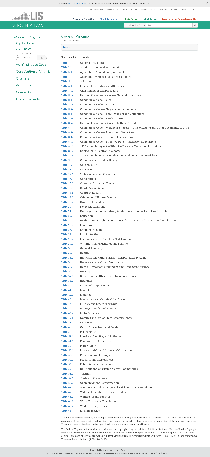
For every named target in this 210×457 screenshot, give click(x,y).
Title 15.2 (67, 183)
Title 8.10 (67, 141)
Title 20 (66, 206)
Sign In (165, 453)
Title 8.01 (67, 90)
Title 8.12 (67, 151)
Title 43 (66, 299)
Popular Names (25, 43)
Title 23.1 (67, 220)
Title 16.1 (67, 188)
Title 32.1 (67, 253)
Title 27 (66, 234)
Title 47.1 (67, 318)
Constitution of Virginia (33, 71)
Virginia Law (150, 19)
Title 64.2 (67, 401)
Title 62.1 (67, 392)
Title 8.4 (66, 114)
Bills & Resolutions (109, 19)
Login (193, 9)
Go (41, 58)
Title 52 (66, 345)
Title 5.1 (66, 81)
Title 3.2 (66, 72)
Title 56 (66, 364)
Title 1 (65, 62)
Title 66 (66, 410)
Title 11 (66, 169)
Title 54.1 (67, 355)
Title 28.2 (67, 239)
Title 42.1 (67, 294)
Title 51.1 (67, 336)
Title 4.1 (66, 76)
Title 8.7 (66, 127)
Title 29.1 (67, 243)
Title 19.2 (67, 202)
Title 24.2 (67, 225)
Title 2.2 (66, 67)
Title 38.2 (67, 280)
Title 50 (66, 331)
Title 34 (66, 262)
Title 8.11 (67, 146)
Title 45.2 (67, 308)
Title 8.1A (67, 95)
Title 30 (66, 248)
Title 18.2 (67, 197)
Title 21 (66, 211)
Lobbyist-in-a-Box (104, 450)
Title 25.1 (67, 229)
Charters (22, 78)
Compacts (23, 92)
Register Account (179, 9)
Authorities (24, 85)
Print (67, 47)
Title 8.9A (67, 137)
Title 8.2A (67, 104)
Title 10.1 (67, 164)
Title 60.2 (67, 383)
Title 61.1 (67, 387)
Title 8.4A (67, 118)
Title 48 (66, 322)
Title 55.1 (67, 359)
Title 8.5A (67, 123)
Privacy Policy (148, 9)
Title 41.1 (67, 290)
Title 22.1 (67, 216)
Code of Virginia (28, 37)
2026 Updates (24, 48)
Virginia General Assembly (103, 9)
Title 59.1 (67, 378)
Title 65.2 (67, 406)
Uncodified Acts (28, 99)
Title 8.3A (67, 109)
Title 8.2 (66, 100)
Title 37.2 (67, 276)
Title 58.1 (67, 373)
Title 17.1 (67, 192)
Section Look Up (23, 54)
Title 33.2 (67, 257)
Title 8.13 (67, 155)
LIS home (163, 9)
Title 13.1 (67, 178)
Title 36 (66, 271)
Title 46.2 (67, 313)
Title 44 (66, 304)
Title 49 (66, 327)
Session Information (84, 19)
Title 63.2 (67, 396)
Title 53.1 (67, 350)
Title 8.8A (67, 132)
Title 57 (66, 369)
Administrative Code (31, 64)
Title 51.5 (67, 341)
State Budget (132, 19)
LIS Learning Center (76, 3)
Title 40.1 (67, 285)
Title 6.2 (66, 86)
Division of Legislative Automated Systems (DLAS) (141, 453)
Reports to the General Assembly (179, 19)
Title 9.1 (66, 160)
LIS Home (91, 450)
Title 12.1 (67, 174)
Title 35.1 (67, 267)
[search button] (195, 25)
